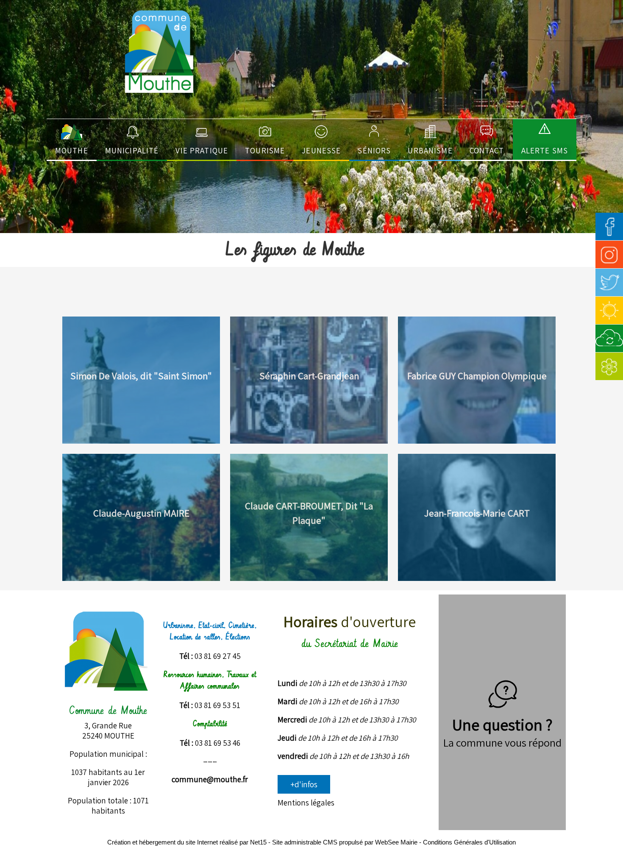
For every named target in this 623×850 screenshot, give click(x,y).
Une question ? (502, 724)
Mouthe (71, 150)
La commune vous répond (502, 742)
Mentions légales (306, 802)
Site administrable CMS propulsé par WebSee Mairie (344, 842)
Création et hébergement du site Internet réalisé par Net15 (187, 842)
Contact (487, 150)
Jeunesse (321, 150)
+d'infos (303, 784)
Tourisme (265, 150)
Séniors (374, 150)
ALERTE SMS (544, 150)
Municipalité (132, 150)
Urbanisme (430, 150)
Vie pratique (201, 150)
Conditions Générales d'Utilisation (469, 842)
